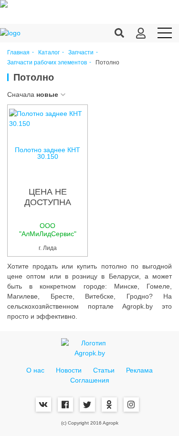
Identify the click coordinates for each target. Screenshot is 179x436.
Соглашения (89, 380)
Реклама (139, 370)
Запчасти (81, 53)
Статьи (104, 370)
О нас (35, 370)
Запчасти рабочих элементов (47, 63)
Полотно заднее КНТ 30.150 (47, 153)
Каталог (49, 53)
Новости (69, 370)
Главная (18, 53)
